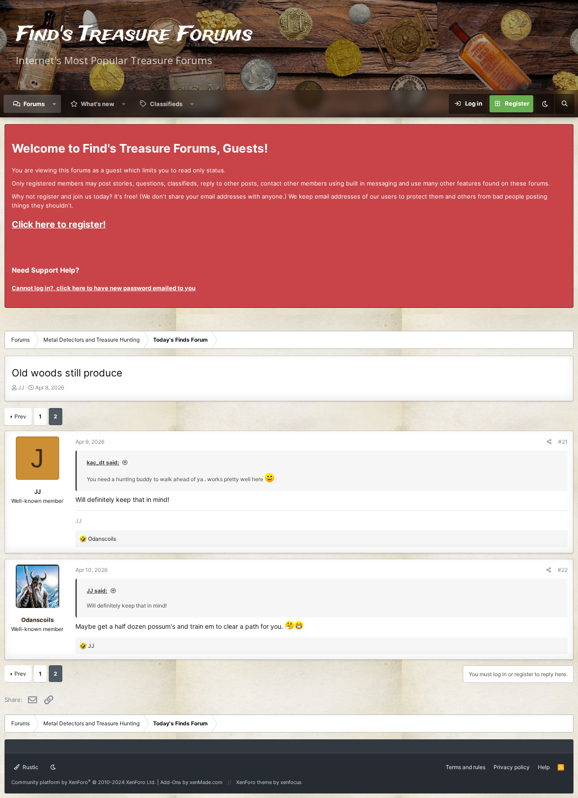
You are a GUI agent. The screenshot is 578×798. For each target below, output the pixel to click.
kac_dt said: (103, 462)
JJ (21, 387)
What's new (97, 103)
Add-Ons (170, 782)
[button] (54, 104)
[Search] (564, 104)
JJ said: (97, 590)
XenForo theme (254, 782)
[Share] (549, 441)
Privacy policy (512, 767)
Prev (20, 416)
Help (544, 767)
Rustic (29, 767)
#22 (563, 569)
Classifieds (166, 103)
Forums (34, 103)
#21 (563, 441)
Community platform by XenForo (83, 782)
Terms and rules (465, 767)
